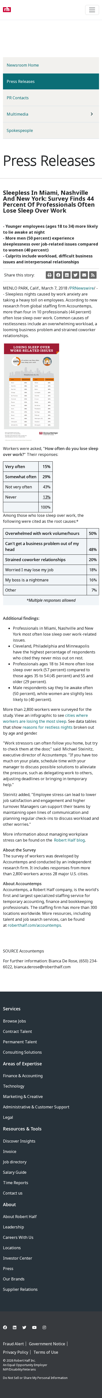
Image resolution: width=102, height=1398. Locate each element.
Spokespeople (20, 130)
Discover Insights (19, 1141)
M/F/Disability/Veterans (19, 1369)
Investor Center (17, 1258)
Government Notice (47, 1344)
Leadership (13, 1227)
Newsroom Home (23, 65)
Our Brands (14, 1279)
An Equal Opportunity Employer (25, 1365)
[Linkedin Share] (67, 275)
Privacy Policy (15, 1352)
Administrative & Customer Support (36, 1107)
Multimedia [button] (17, 114)
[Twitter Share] (75, 275)
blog (69, 840)
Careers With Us (18, 1237)
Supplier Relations (20, 1289)
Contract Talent (17, 1031)
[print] (49, 275)
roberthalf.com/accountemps (34, 925)
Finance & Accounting (23, 1075)
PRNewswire (82, 288)
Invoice (9, 1151)
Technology (13, 1086)
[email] (84, 275)
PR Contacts (18, 97)
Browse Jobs (14, 1021)
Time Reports (15, 1182)
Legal (8, 1117)
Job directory (14, 1162)
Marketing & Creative (23, 1096)
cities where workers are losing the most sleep (45, 718)
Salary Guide (14, 1172)
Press (8, 1268)
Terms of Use (45, 1352)
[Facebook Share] (58, 275)
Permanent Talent (20, 1042)
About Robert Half (20, 1216)
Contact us (13, 1193)
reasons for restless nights (48, 727)
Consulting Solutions (22, 1052)
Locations (12, 1247)
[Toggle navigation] (92, 10)
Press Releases (29, 81)
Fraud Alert (13, 1344)
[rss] (93, 275)
